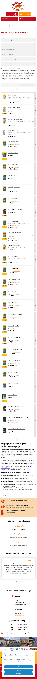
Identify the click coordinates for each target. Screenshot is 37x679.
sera (7, 26)
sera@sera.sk (19, 615)
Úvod (2, 26)
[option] (18, 568)
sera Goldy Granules (14, 187)
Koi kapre (31, 461)
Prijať (18, 666)
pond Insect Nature (14, 245)
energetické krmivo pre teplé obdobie (11, 63)
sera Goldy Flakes (13, 164)
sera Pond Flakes (13, 291)
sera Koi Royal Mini (13, 326)
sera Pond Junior (13, 221)
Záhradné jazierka (16, 26)
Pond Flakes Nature (14, 107)
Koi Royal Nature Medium (15, 119)
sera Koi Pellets (12, 395)
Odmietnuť (18, 673)
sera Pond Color (12, 302)
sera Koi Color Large (14, 337)
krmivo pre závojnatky (8, 54)
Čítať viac (4, 495)
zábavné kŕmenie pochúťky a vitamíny (12, 59)
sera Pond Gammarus (14, 233)
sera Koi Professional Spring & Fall (18, 418)
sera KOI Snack (12, 176)
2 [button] (18, 581)
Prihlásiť (15, 15)
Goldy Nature (12, 95)
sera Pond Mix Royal (14, 279)
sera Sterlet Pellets (13, 141)
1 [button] (16, 581)
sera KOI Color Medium (15, 314)
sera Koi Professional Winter (16, 429)
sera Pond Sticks (13, 268)
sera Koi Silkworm (13, 383)
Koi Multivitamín (13, 130)
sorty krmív (5, 44)
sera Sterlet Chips (13, 153)
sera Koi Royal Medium (15, 349)
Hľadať (8, 15)
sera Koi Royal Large (14, 361)
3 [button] (21, 581)
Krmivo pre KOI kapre (7, 40)
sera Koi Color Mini (13, 372)
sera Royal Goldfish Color (15, 209)
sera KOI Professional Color (16, 406)
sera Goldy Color (12, 198)
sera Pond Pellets (13, 256)
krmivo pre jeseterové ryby (8, 49)
